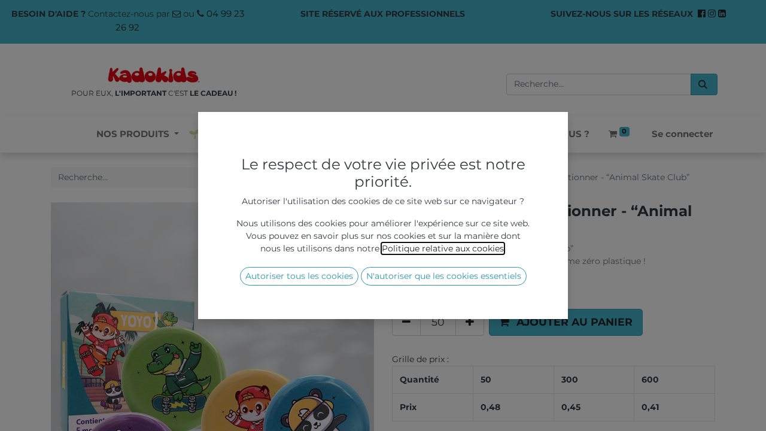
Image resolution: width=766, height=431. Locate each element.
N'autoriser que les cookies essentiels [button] (443, 276)
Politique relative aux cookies (443, 248)
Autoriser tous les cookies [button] (299, 276)
